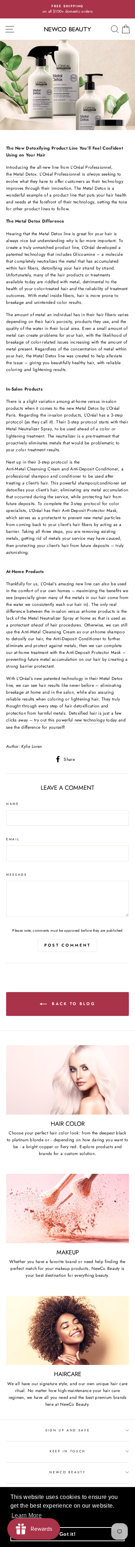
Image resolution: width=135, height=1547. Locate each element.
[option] (67, 9)
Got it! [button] (67, 1534)
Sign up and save (67, 1430)
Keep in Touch (67, 1451)
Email (12, 839)
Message (16, 874)
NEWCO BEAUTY (67, 1472)
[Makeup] (67, 1208)
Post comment (67, 945)
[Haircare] (67, 1330)
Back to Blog (72, 1004)
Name (12, 803)
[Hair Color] (67, 1080)
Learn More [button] (27, 1515)
